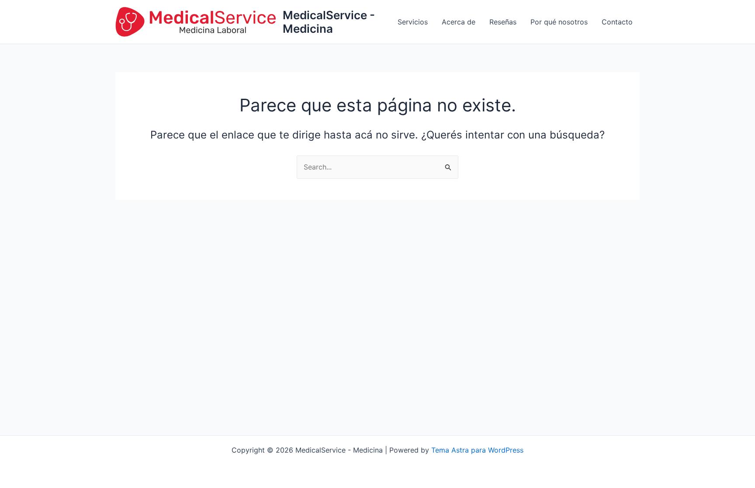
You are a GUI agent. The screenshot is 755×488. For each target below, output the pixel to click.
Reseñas (502, 21)
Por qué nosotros (559, 21)
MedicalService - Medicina (329, 21)
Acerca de (458, 21)
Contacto (617, 21)
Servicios (413, 21)
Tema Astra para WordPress (477, 450)
